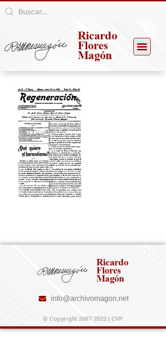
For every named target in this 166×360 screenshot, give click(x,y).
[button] (142, 46)
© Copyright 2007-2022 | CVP (83, 318)
